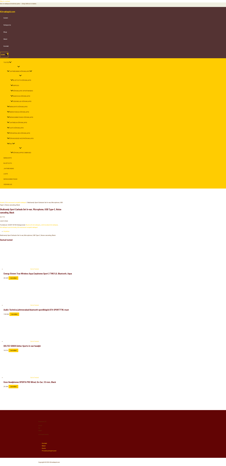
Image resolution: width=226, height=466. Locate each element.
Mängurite (8, 158)
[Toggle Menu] (19, 66)
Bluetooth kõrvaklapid (22, 80)
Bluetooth (8, 163)
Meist (5, 39)
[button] (10, 62)
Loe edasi (13, 278)
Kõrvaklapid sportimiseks (23, 91)
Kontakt (6, 46)
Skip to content (5, 1)
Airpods (16, 85)
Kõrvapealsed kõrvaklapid (19, 133)
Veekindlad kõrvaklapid (22, 101)
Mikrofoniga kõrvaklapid (19, 112)
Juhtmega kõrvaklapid (18, 122)
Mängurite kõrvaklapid (18, 107)
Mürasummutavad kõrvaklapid (21, 117)
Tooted (6, 62)
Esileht (6, 18)
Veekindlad (8, 184)
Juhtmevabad (9, 168)
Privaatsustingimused (49, 451)
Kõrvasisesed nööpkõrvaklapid (21, 138)
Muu (11, 144)
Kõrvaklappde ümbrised (22, 153)
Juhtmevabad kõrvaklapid (19, 71)
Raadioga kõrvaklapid (21, 96)
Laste (6, 174)
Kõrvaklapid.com (7, 11)
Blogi (5, 32)
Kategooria (7, 25)
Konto (44, 448)
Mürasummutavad (10, 179)
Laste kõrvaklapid (16, 128)
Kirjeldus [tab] (6, 231)
